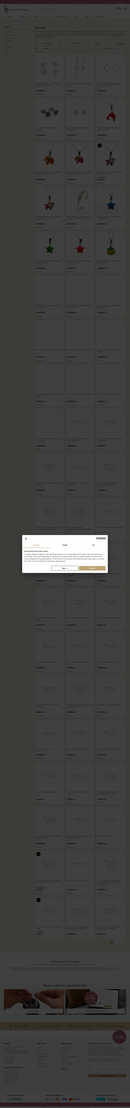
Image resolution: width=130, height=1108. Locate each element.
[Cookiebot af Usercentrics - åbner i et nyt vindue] (97, 538)
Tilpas (64, 568)
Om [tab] (93, 545)
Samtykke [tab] (36, 545)
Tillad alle (92, 568)
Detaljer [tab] (65, 545)
